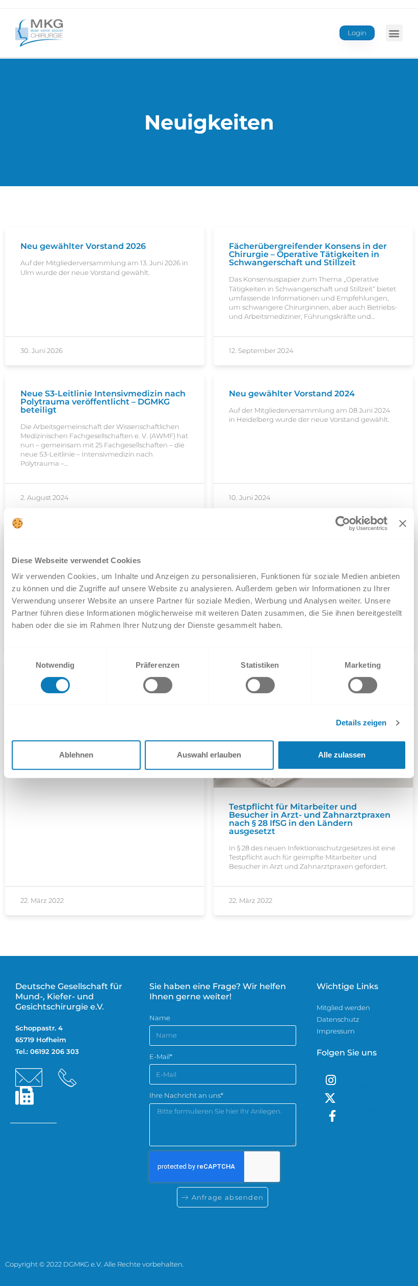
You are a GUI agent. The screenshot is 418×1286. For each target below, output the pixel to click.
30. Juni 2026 (41, 350)
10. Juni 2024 (250, 497)
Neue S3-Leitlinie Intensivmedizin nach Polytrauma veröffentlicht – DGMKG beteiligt (103, 402)
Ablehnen (76, 754)
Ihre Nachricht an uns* (186, 1095)
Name (159, 1018)
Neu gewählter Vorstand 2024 (292, 393)
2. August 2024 (44, 497)
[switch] (157, 685)
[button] (394, 32)
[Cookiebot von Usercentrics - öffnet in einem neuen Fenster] (342, 523)
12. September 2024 (261, 350)
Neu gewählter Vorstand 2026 (83, 246)
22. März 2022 (42, 900)
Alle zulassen (341, 754)
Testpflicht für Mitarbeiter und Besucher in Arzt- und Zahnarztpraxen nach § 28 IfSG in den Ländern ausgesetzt (309, 819)
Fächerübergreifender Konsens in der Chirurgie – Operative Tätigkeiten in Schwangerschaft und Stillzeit (308, 254)
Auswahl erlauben (209, 754)
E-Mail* (160, 1056)
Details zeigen (361, 722)
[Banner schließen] (402, 523)
